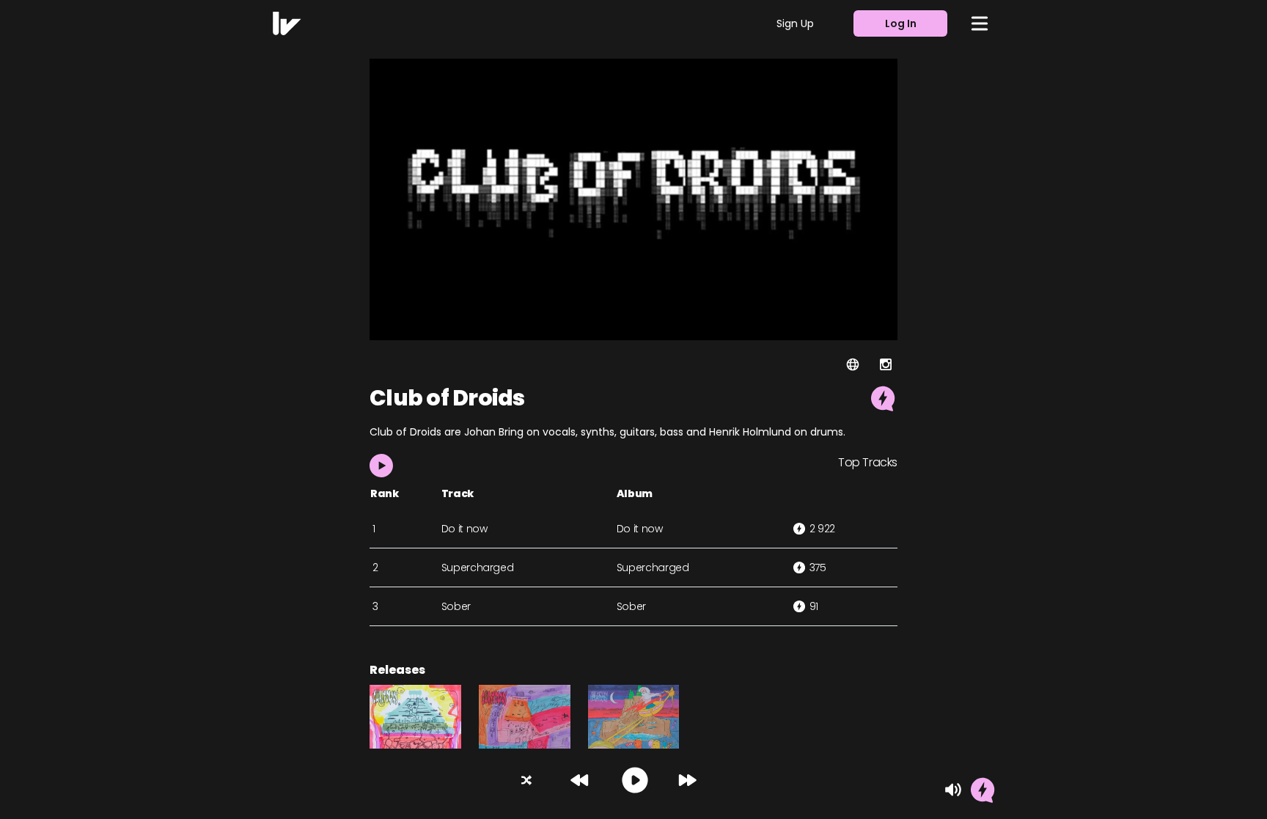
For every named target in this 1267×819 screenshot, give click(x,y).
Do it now (464, 528)
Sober (456, 606)
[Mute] (953, 789)
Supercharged (477, 567)
